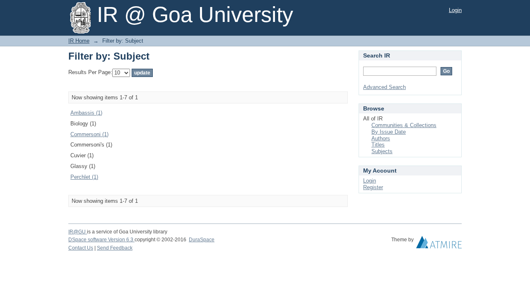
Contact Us (80, 248)
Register (373, 187)
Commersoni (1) (89, 134)
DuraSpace (201, 240)
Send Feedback (114, 248)
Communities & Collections (403, 125)
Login (455, 10)
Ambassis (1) (86, 113)
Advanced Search (384, 87)
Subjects (382, 151)
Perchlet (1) (84, 177)
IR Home (78, 41)
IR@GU (77, 232)
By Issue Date (388, 132)
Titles (378, 145)
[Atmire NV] (439, 244)
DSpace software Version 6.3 (101, 240)
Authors (380, 138)
